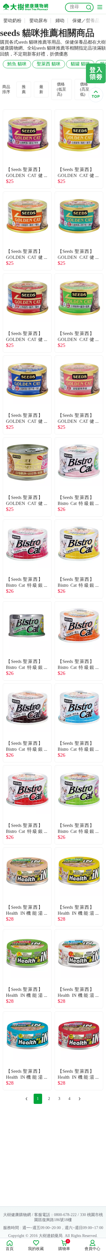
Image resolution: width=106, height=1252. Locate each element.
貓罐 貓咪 (80, 63)
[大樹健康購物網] (25, 7)
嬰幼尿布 (38, 20)
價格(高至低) (84, 89)
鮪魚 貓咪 (17, 63)
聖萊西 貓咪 (48, 63)
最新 (41, 89)
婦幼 (59, 20)
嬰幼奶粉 (12, 20)
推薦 (24, 89)
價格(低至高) (61, 89)
